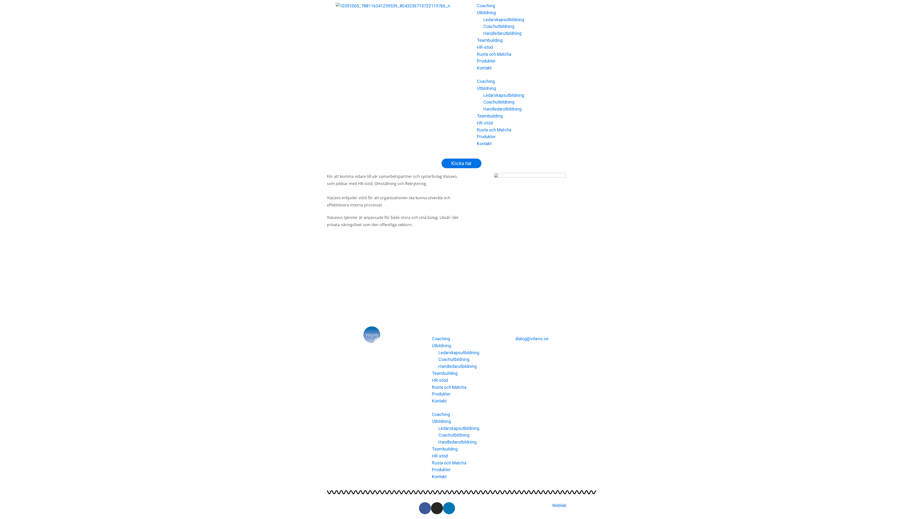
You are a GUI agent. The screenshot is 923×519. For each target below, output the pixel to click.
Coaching (486, 5)
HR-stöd (485, 47)
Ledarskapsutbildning (503, 19)
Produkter (486, 60)
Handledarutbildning (502, 33)
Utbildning (486, 12)
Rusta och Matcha (494, 54)
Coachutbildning (498, 26)
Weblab (559, 505)
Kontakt (484, 67)
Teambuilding (490, 40)
